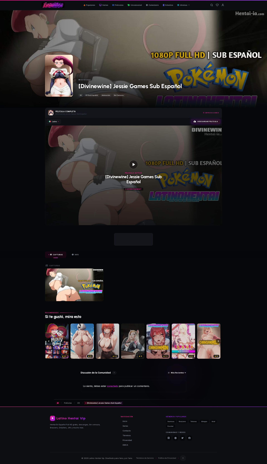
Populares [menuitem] (90, 5)
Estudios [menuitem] (169, 5)
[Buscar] (211, 5)
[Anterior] (48, 341)
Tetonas (193, 421)
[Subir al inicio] (183, 458)
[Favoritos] (217, 5)
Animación (106, 95)
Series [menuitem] (105, 5)
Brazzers (182, 421)
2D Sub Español (91, 95)
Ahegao (204, 421)
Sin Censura (118, 95)
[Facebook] (189, 438)
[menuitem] (183, 5)
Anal (213, 421)
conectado (112, 386)
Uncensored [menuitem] (136, 5)
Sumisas (171, 421)
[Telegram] (175, 438)
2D (81, 95)
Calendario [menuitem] (154, 5)
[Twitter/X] (182, 438)
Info (77, 255)
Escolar (170, 426)
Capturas (58, 255)
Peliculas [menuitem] (119, 5)
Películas (68, 403)
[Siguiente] (218, 341)
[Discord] (168, 438)
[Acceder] (222, 5)
